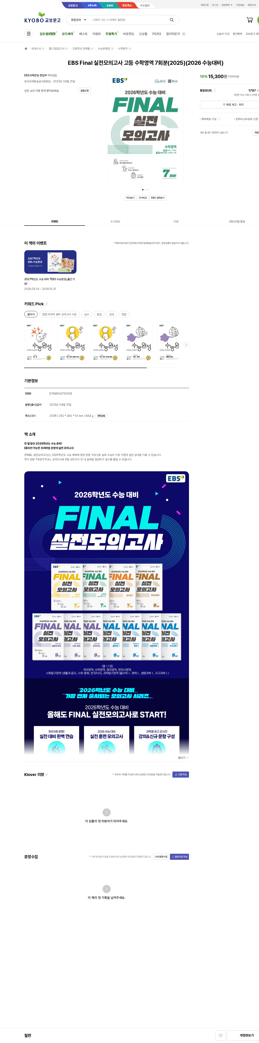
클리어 (31, 315)
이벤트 (96, 34)
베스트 (83, 34)
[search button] (171, 19)
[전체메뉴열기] (28, 33)
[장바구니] (249, 19)
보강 (111, 315)
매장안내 (252, 5)
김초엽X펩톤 (48, 34)
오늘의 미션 (223, 33)
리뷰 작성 (182, 774)
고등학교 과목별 (81, 48)
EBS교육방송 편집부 (35, 75)
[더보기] (184, 34)
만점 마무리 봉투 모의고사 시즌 (59, 315)
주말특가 (111, 34)
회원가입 (205, 5)
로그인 (215, 5)
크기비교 (143, 197)
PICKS (156, 34)
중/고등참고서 (56, 48)
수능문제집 (104, 48)
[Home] (26, 48)
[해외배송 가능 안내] (219, 119)
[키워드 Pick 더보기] (186, 344)
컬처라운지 (173, 34)
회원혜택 (226, 5)
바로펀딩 (128, 34)
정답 (124, 315)
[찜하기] (220, 1035)
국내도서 (36, 48)
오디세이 (67, 34)
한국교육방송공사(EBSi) (37, 81)
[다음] (180, 130)
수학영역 (122, 48)
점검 (99, 315)
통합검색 (76, 19)
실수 (86, 315)
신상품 (143, 34)
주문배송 (240, 5)
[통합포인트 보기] (214, 90)
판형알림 (101, 415)
